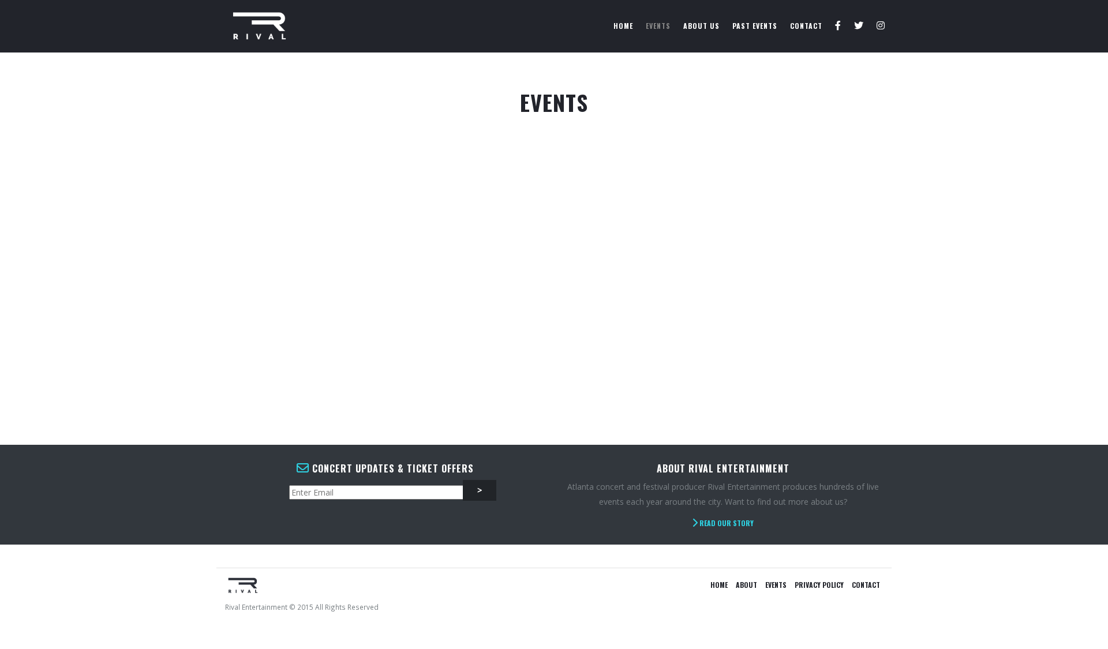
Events (658, 26)
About (746, 585)
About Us (701, 26)
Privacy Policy (819, 585)
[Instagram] (881, 26)
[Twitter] (859, 26)
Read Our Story (726, 523)
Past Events (754, 26)
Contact (806, 26)
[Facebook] (838, 26)
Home (623, 26)
